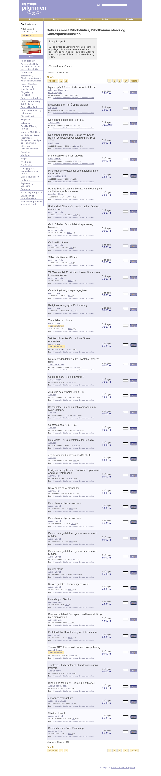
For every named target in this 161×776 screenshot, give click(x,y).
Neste (134, 80)
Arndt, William (54, 158)
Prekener (25, 180)
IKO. (70, 296)
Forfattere (80, 19)
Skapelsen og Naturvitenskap (28, 196)
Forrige (53, 80)
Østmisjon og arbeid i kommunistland (31, 202)
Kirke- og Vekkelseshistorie (29, 147)
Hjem (31, 19)
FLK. (71, 478)
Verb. (69, 233)
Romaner (25, 189)
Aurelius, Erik (54, 635)
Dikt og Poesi (27, 116)
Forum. (75, 415)
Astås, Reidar (54, 380)
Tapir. (76, 367)
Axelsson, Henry (55, 731)
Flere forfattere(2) (56, 326)
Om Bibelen (26, 165)
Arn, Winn (52, 107)
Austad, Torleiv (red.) (57, 686)
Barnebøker (27, 72)
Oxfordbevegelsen (30, 176)
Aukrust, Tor (53, 476)
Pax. (76, 445)
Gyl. (74, 397)
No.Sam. (76, 430)
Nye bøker (26, 162)
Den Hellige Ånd (29, 107)
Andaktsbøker (28, 60)
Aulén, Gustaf (54, 506)
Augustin (52, 395)
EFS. (75, 215)
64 (126, 80)
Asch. (71, 382)
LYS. (67, 605)
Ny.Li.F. (72, 95)
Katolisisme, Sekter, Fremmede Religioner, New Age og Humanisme (31, 139)
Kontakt (129, 19)
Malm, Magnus (55, 92)
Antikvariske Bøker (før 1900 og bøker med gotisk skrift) (30, 66)
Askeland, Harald (56, 365)
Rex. (71, 110)
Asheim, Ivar (54, 293)
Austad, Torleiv (55, 650)
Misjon (24, 158)
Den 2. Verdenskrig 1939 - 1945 (30, 102)
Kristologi (25, 152)
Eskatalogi (26, 123)
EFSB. (75, 161)
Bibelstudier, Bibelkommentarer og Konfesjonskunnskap (31, 78)
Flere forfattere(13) (56, 346)
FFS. (70, 734)
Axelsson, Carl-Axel (57, 701)
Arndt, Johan (54, 122)
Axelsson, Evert (55, 716)
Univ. (73, 311)
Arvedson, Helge (55, 194)
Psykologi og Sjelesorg (27, 184)
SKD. (70, 197)
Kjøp (133, 92)
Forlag (105, 19)
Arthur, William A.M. (57, 176)
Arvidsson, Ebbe (55, 212)
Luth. (76, 125)
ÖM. (73, 718)
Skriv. (70, 329)
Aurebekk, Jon (54, 602)
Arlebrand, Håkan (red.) (58, 90)
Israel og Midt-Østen (31, 132)
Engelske (25, 119)
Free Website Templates (123, 767)
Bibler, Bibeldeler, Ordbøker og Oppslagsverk (29, 86)
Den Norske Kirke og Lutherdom (31, 111)
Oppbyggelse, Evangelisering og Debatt (30, 171)
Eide (75, 460)
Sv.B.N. (75, 574)
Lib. (72, 703)
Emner (56, 19)
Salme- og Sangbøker (32, 192)
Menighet (25, 155)
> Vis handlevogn (28, 35)
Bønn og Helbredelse (31, 98)
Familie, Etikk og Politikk (29, 127)
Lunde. (77, 146)
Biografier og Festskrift (27, 93)
